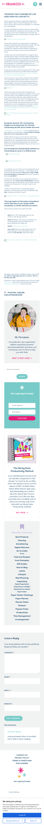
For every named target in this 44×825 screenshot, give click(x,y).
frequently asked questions (12, 284)
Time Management (22, 616)
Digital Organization (22, 584)
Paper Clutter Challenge (22, 595)
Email (7, 690)
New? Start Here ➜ (22, 358)
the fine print (8, 282)
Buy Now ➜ (22, 512)
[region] (22, 811)
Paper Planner (21, 598)
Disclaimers (22, 763)
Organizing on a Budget (22, 586)
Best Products (22, 537)
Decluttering (22, 544)
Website (8, 704)
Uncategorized (13, 295)
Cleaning (22, 540)
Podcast (22, 605)
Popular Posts (22, 609)
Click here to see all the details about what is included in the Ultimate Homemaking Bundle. (21, 74)
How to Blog (22, 567)
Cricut (22, 553)
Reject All (33, 821)
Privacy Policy (22, 758)
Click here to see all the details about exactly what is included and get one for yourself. (21, 107)
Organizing (22, 581)
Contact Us (22, 755)
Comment (9, 653)
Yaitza (11, 731)
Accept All (22, 815)
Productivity (22, 612)
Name (7, 677)
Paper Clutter (22, 592)
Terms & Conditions (22, 760)
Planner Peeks (22, 602)
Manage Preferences (13, 821)
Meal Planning (22, 578)
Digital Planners (22, 547)
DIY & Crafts (22, 551)
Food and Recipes (22, 557)
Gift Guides (22, 564)
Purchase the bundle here (19, 226)
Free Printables (22, 560)
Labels (22, 571)
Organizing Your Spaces (22, 589)
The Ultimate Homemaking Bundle (14, 130)
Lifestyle (22, 574)
